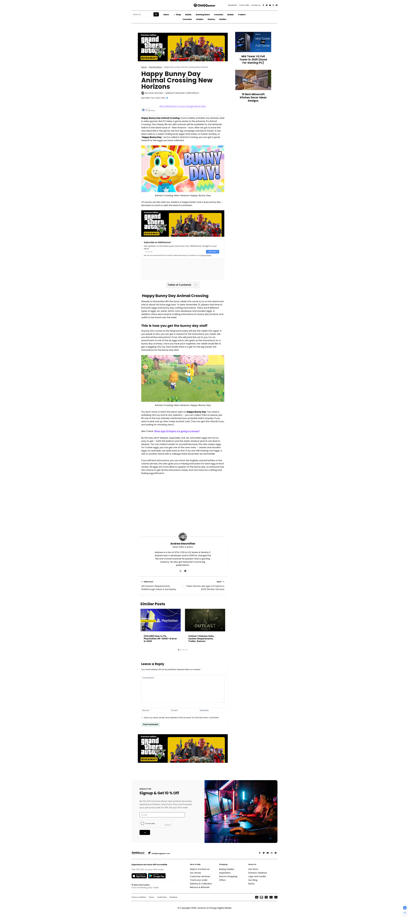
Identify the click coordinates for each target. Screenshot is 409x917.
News (166, 14)
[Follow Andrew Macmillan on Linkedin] (185, 571)
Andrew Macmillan (155, 93)
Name (146, 710)
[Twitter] (267, 5)
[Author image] (142, 93)
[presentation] (160, 620)
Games (211, 19)
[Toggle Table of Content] (194, 285)
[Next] (221, 628)
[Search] (156, 14)
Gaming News (203, 14)
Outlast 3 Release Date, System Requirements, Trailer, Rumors (201, 639)
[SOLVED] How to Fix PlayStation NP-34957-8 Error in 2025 (160, 639)
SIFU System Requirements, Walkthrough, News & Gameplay (158, 586)
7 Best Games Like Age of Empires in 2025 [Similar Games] (205, 586)
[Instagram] (273, 5)
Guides (199, 19)
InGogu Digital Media (220, 907)
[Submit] (145, 832)
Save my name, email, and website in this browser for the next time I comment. (181, 717)
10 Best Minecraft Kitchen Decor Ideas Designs (253, 97)
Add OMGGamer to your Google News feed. (182, 106)
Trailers (242, 14)
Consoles (218, 14)
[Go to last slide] (143, 628)
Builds (188, 14)
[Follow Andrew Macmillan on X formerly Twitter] (180, 571)
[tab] (178, 649)
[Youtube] (270, 5)
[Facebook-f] (263, 5)
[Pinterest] (276, 5)
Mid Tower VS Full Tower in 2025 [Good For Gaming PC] (253, 59)
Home (144, 67)
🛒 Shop (177, 14)
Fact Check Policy (158, 98)
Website (204, 710)
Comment (148, 677)
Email (175, 710)
